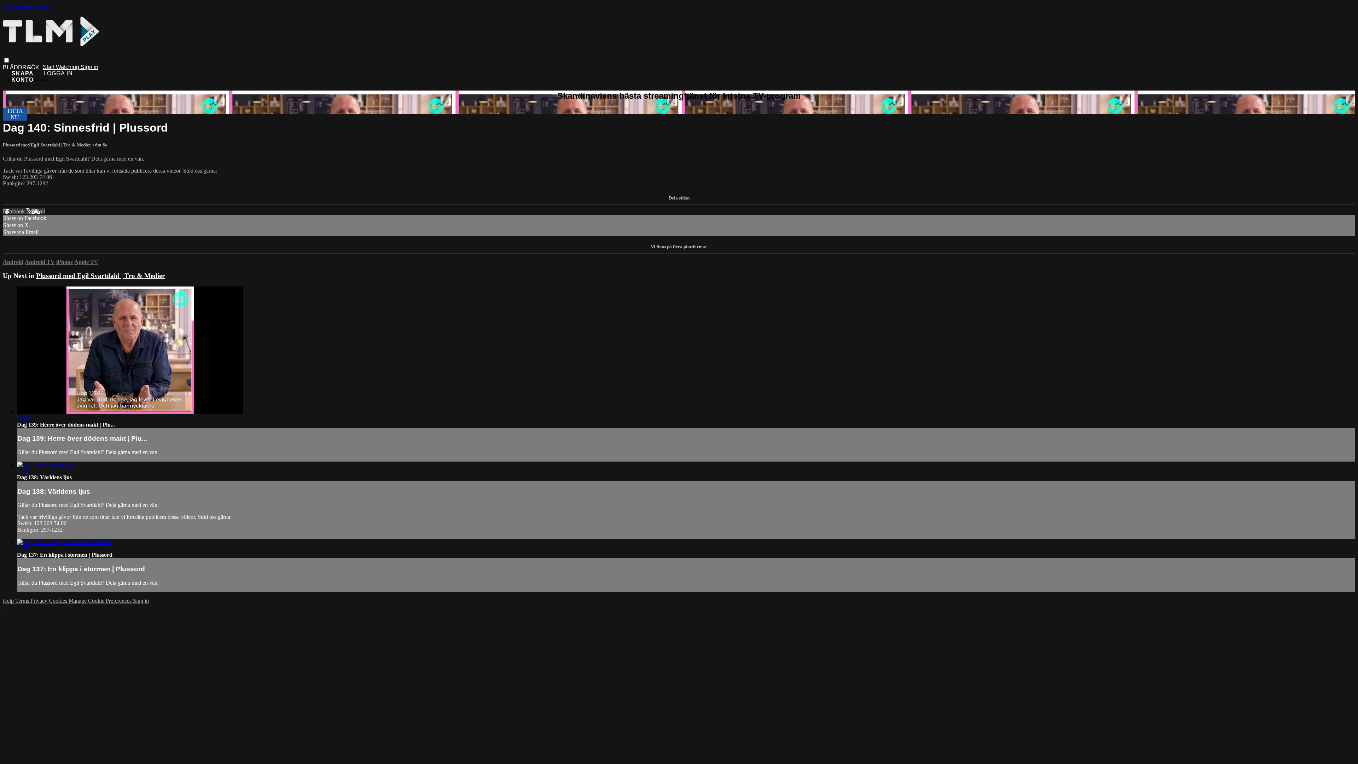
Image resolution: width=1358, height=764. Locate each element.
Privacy (39, 601)
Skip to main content (26, 6)
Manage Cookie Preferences (101, 601)
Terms (22, 601)
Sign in (89, 67)
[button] (6, 60)
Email (38, 211)
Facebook (14, 211)
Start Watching (62, 67)
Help (9, 601)
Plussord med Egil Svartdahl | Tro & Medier (47, 144)
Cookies (59, 601)
